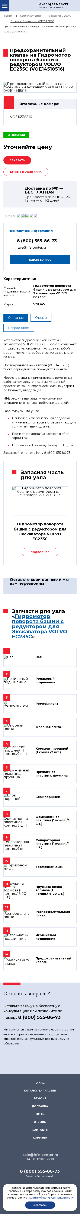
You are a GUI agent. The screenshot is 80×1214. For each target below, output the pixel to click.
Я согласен (40, 1205)
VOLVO (39, 304)
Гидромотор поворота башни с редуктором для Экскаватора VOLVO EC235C (39, 626)
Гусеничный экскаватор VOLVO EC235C (32, 21)
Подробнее (40, 552)
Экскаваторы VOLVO (59, 15)
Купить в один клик (26, 171)
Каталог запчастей (30, 15)
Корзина (40, 1137)
